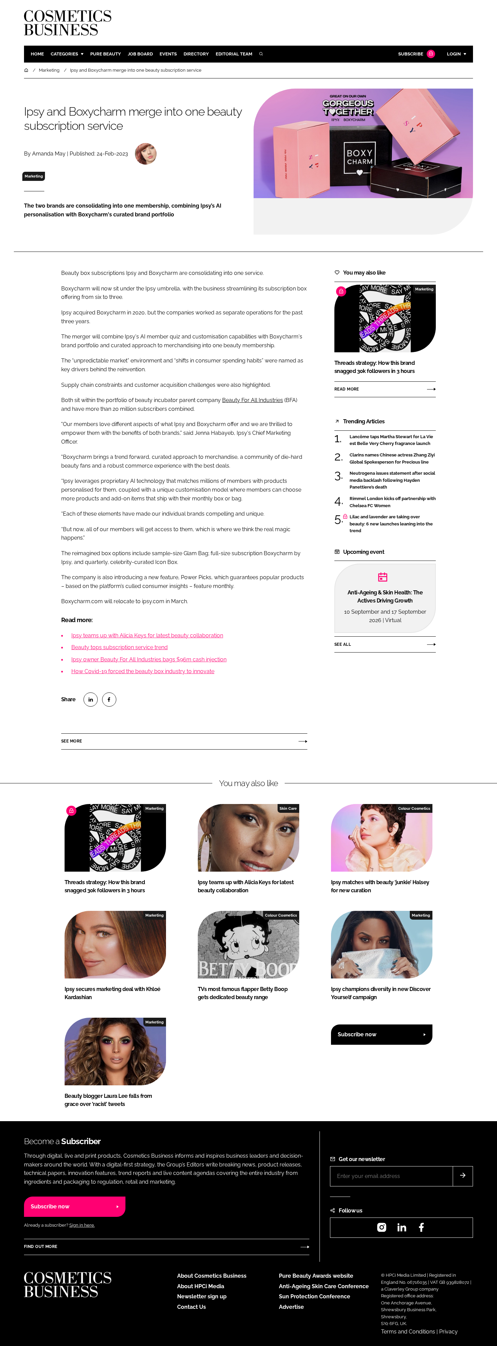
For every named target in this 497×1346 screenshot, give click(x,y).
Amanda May (49, 153)
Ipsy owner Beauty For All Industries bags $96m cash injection (149, 659)
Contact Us (191, 1307)
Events (168, 53)
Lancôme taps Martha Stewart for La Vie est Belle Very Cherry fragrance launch (391, 440)
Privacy (448, 1331)
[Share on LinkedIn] (91, 699)
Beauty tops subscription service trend (119, 647)
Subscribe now (357, 1034)
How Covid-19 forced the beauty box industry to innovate (142, 671)
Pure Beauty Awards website (316, 1276)
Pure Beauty (105, 53)
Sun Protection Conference (314, 1296)
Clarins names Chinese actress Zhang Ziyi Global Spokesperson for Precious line (392, 459)
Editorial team (234, 53)
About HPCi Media (200, 1286)
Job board (140, 53)
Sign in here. (82, 1225)
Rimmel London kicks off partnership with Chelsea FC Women (393, 502)
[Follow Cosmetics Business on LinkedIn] (401, 1229)
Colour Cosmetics (414, 808)
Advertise (291, 1307)
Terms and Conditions (408, 1331)
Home (37, 53)
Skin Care (288, 808)
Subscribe (410, 53)
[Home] (26, 70)
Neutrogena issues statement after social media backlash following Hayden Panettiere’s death (392, 480)
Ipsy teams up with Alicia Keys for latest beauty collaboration (147, 635)
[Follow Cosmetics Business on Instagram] (381, 1229)
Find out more (40, 1246)
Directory (196, 53)
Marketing (34, 176)
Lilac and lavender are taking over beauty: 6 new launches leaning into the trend (391, 524)
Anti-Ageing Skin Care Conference (324, 1286)
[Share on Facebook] (109, 699)
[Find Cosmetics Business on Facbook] (421, 1229)
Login (454, 53)
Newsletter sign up (202, 1296)
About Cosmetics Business (211, 1276)
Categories (64, 53)
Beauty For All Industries (252, 400)
